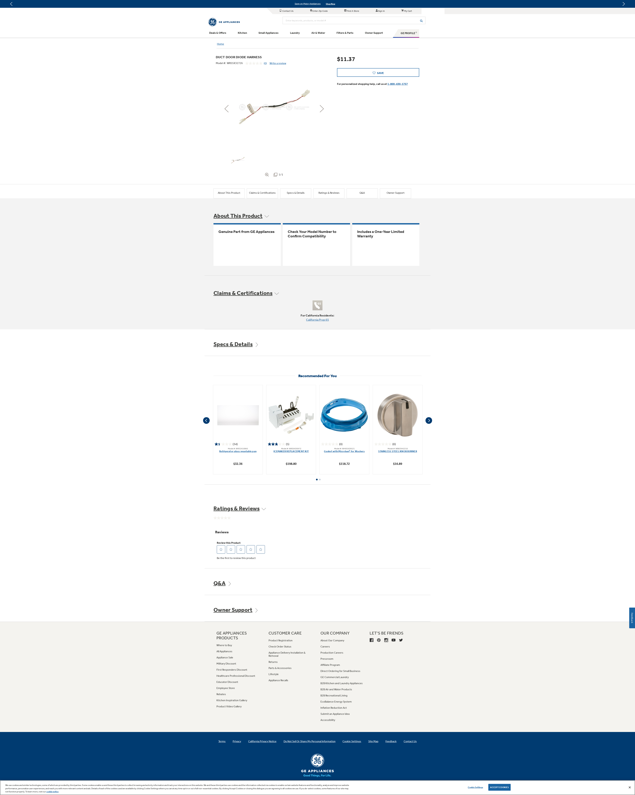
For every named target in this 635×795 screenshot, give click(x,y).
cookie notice (52, 791)
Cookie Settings (475, 787)
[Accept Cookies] (629, 787)
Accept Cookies (499, 787)
